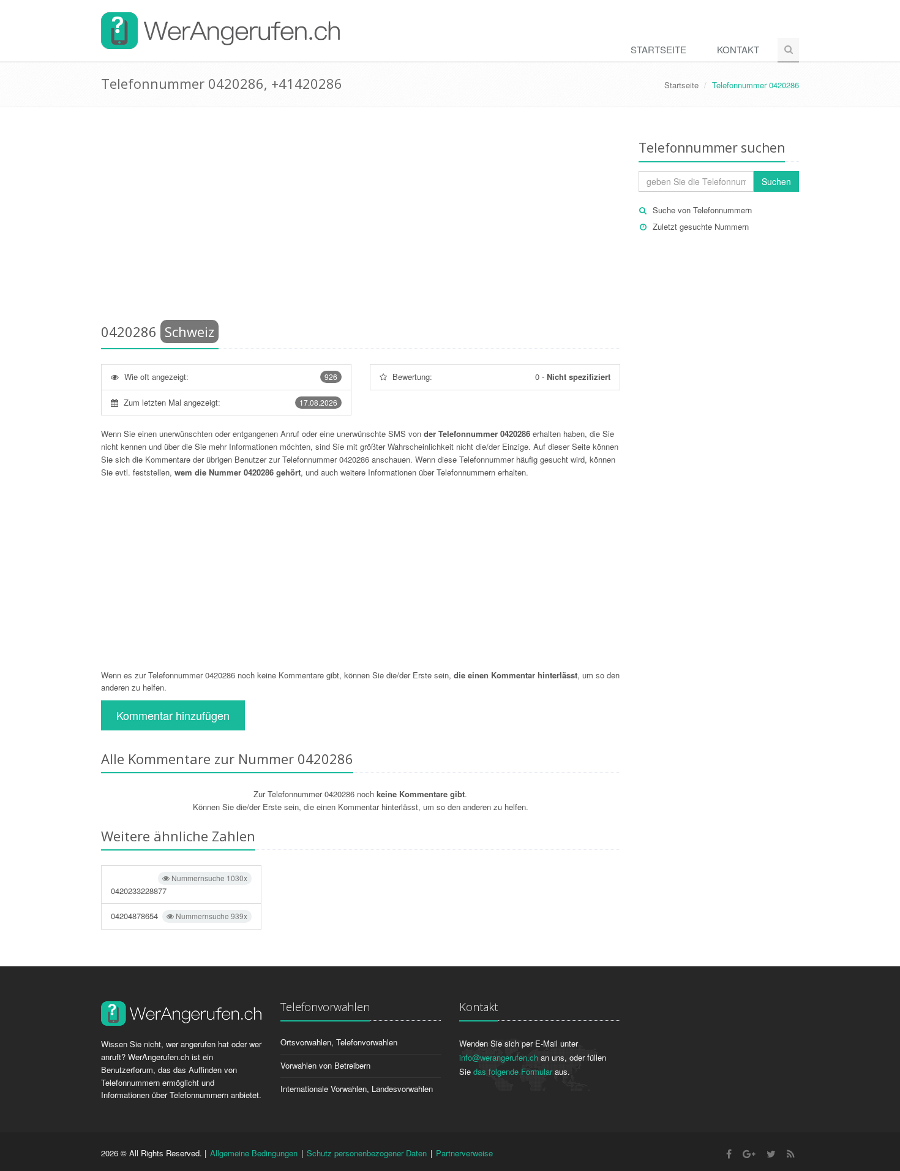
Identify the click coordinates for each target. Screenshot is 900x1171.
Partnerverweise (464, 1153)
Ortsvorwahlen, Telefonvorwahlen (338, 1042)
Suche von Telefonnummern (702, 210)
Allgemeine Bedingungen (254, 1153)
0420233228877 (179, 884)
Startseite (658, 49)
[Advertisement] (360, 217)
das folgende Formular (512, 1071)
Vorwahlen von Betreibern (325, 1065)
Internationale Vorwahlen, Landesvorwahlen (356, 1088)
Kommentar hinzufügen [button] (173, 715)
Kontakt (738, 49)
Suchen (776, 181)
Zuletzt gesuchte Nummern (701, 226)
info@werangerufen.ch (498, 1057)
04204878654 (179, 916)
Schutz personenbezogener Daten (367, 1153)
